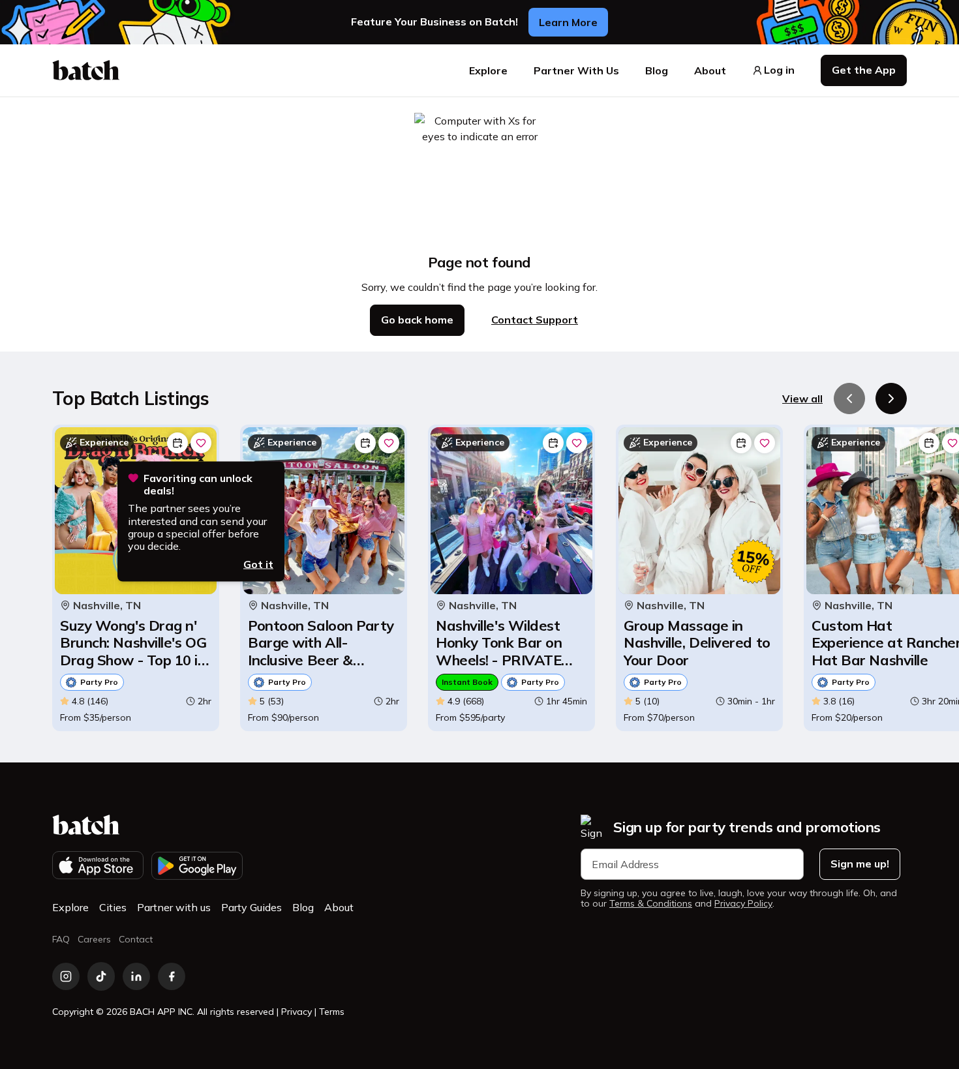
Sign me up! (859, 863)
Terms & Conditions (650, 903)
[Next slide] (891, 398)
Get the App (864, 69)
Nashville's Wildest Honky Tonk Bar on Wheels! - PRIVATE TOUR (499, 643)
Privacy (296, 1011)
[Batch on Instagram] (66, 976)
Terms (331, 1011)
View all (802, 398)
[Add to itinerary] (177, 442)
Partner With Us (576, 70)
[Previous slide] (849, 398)
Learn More (568, 22)
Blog (656, 70)
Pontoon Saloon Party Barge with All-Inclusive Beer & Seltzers (321, 643)
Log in (779, 70)
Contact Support (534, 319)
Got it (258, 564)
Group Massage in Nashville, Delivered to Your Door (697, 643)
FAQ (61, 939)
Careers (94, 939)
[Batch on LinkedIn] (136, 976)
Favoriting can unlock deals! (198, 484)
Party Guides (251, 907)
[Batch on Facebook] (171, 976)
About (710, 70)
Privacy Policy (743, 903)
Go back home (417, 319)
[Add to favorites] (200, 442)
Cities (113, 907)
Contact (136, 939)
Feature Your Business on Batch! (434, 22)
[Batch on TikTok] (101, 976)
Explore (488, 70)
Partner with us (174, 907)
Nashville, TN (107, 605)
